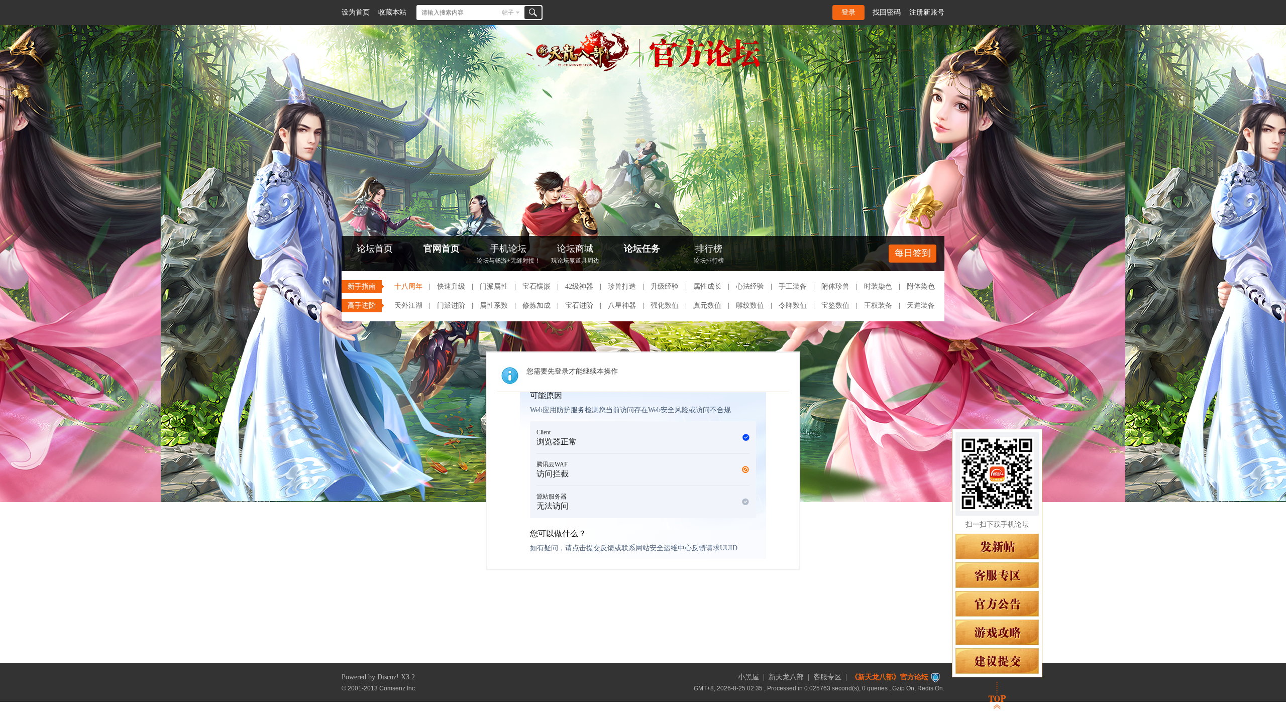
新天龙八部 (786, 677)
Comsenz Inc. (397, 688)
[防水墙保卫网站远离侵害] (935, 677)
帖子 (508, 12)
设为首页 (356, 12)
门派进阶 (451, 305)
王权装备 (878, 305)
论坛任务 (642, 249)
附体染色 (921, 286)
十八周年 (408, 286)
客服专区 (827, 677)
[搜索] (533, 12)
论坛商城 (575, 254)
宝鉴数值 (835, 305)
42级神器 (579, 286)
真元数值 (707, 305)
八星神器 (622, 305)
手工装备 (793, 286)
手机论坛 (509, 254)
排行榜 (709, 254)
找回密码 (887, 12)
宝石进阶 (579, 305)
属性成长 (707, 286)
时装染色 (878, 286)
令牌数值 (793, 305)
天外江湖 (408, 305)
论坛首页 (375, 249)
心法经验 (750, 286)
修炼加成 (536, 305)
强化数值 (665, 305)
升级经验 (665, 286)
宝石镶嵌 (536, 286)
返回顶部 (997, 695)
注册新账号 (926, 12)
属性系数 (494, 305)
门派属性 (494, 286)
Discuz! (388, 677)
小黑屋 (748, 677)
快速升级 (451, 286)
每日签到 (913, 253)
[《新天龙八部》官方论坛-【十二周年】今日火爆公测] (643, 69)
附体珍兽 (835, 286)
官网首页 (441, 249)
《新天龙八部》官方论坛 (889, 677)
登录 (848, 12)
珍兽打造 (622, 286)
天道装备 (921, 305)
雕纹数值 (750, 305)
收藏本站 (392, 12)
